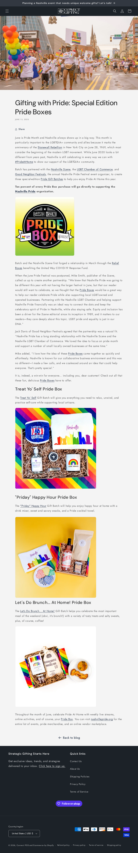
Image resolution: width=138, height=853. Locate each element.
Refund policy (63, 845)
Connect (20, 845)
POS (27, 845)
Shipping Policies (79, 776)
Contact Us (76, 761)
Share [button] (22, 129)
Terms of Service (79, 791)
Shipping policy (114, 845)
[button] (7, 11)
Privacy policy (79, 845)
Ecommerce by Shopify (43, 845)
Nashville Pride (25, 191)
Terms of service (96, 845)
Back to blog (71, 738)
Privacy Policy (77, 784)
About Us (75, 768)
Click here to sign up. (52, 766)
